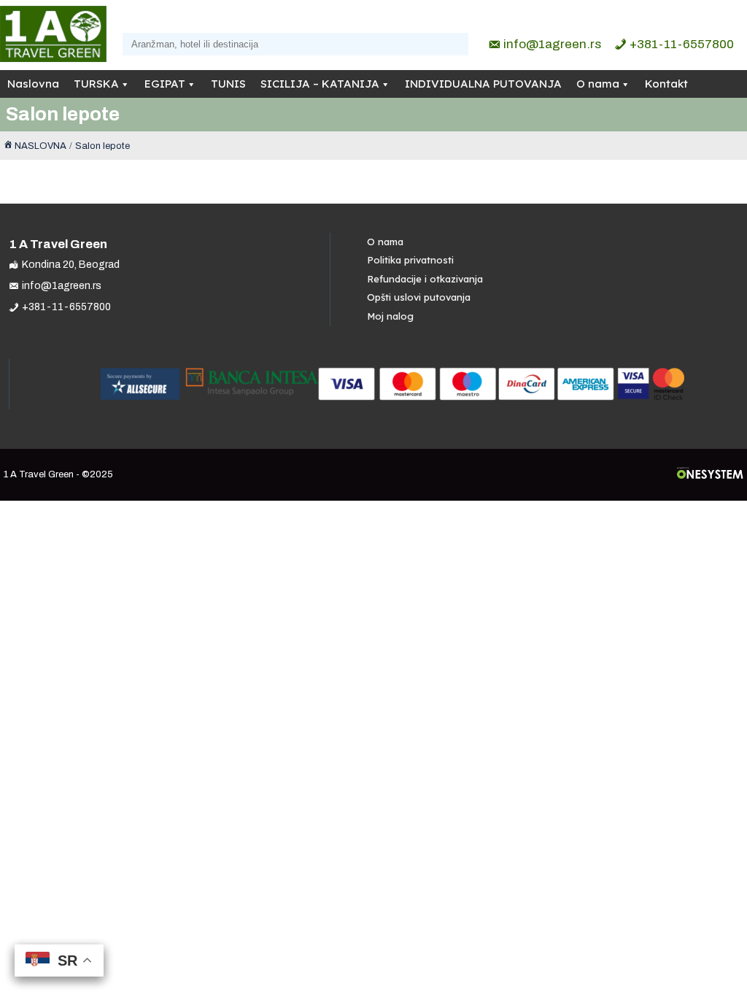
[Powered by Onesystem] (710, 475)
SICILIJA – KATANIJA (319, 84)
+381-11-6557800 (682, 44)
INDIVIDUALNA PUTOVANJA (483, 84)
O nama (597, 84)
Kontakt (666, 84)
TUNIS (228, 84)
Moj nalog (390, 316)
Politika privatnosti (410, 260)
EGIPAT (164, 84)
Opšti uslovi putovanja (419, 297)
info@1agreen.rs (552, 44)
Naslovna (33, 84)
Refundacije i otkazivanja (425, 279)
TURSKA (96, 84)
